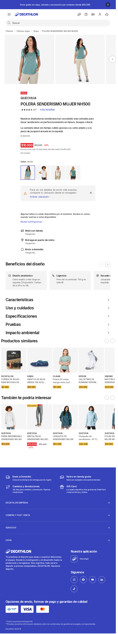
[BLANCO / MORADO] (43, 172)
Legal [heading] (9, 540)
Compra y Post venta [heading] (18, 515)
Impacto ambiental (22, 332)
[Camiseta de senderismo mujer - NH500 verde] (29, 59)
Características (19, 299)
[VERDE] (28, 172)
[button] (107, 341)
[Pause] (108, 4)
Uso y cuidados (20, 308)
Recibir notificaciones (32, 222)
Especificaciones (21, 316)
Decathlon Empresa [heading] (17, 502)
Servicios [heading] (11, 527)
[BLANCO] (58, 172)
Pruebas (13, 324)
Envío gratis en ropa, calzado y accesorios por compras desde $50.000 (55, 4)
